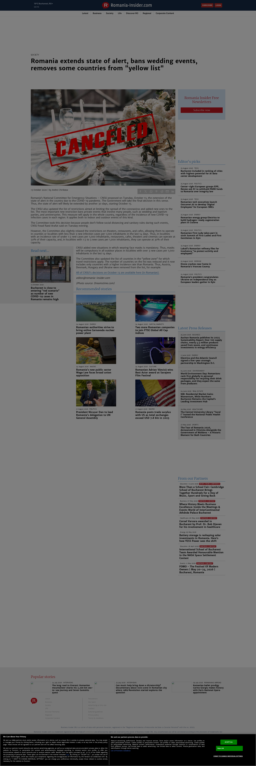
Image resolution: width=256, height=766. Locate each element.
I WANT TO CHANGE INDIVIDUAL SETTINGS (228, 756)
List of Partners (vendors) (121, 751)
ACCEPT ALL (229, 742)
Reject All (220, 748)
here (67, 754)
